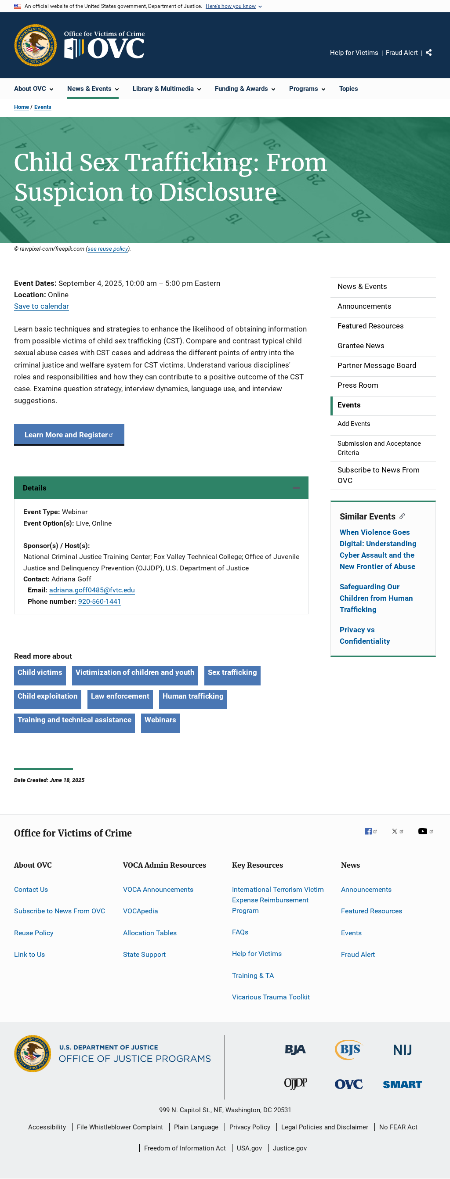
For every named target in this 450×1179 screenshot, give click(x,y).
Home (21, 107)
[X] (400, 837)
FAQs (240, 932)
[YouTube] (427, 837)
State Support (144, 954)
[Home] (108, 45)
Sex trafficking (232, 672)
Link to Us (29, 954)
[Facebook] (374, 837)
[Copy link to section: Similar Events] (400, 515)
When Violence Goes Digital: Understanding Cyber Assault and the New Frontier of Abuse (378, 549)
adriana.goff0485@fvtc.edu (92, 590)
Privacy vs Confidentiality (365, 635)
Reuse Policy (34, 933)
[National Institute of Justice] (402, 1057)
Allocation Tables (150, 933)
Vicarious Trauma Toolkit (271, 997)
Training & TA (253, 975)
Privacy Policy (249, 1127)
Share (436, 58)
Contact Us (31, 889)
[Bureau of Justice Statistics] (349, 1062)
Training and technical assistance (74, 719)
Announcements (366, 889)
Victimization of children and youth (135, 672)
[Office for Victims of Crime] (349, 1090)
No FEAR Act (398, 1127)
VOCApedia (140, 911)
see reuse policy (107, 248)
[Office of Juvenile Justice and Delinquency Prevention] (295, 1091)
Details (35, 487)
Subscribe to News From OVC (59, 911)
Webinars (160, 719)
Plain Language (196, 1127)
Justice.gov (290, 1148)
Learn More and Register (66, 434)
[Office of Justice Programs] (35, 45)
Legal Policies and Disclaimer (324, 1127)
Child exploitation (48, 696)
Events (42, 107)
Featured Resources (371, 911)
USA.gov (249, 1148)
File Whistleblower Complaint (120, 1127)
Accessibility (47, 1127)
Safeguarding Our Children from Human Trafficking (376, 598)
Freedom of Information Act (185, 1148)
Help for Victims (354, 53)
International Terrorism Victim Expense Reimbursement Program (278, 900)
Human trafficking (193, 696)
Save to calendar (41, 306)
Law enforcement (120, 696)
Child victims (40, 672)
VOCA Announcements (158, 889)
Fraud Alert (402, 53)
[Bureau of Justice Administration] (295, 1056)
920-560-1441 (99, 601)
